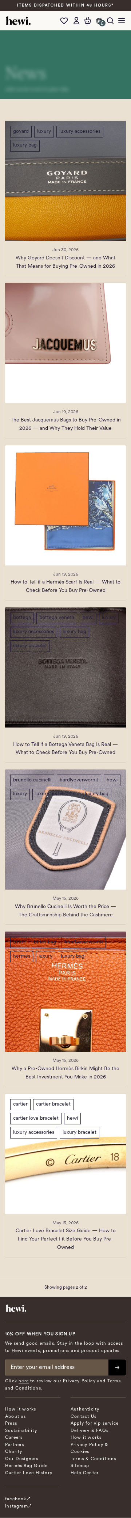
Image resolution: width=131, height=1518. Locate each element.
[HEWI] (18, 20)
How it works (20, 1409)
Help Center (85, 1473)
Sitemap (80, 1466)
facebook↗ (18, 1499)
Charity (13, 1452)
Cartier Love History (28, 1473)
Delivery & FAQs (89, 1431)
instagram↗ (18, 1506)
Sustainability (21, 1431)
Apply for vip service (95, 1423)
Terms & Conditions (93, 1459)
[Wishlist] (66, 20)
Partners (14, 1445)
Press (11, 1423)
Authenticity (85, 1409)
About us (15, 1417)
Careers (14, 1438)
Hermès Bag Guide (26, 1466)
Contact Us (83, 1417)
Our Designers (22, 1459)
